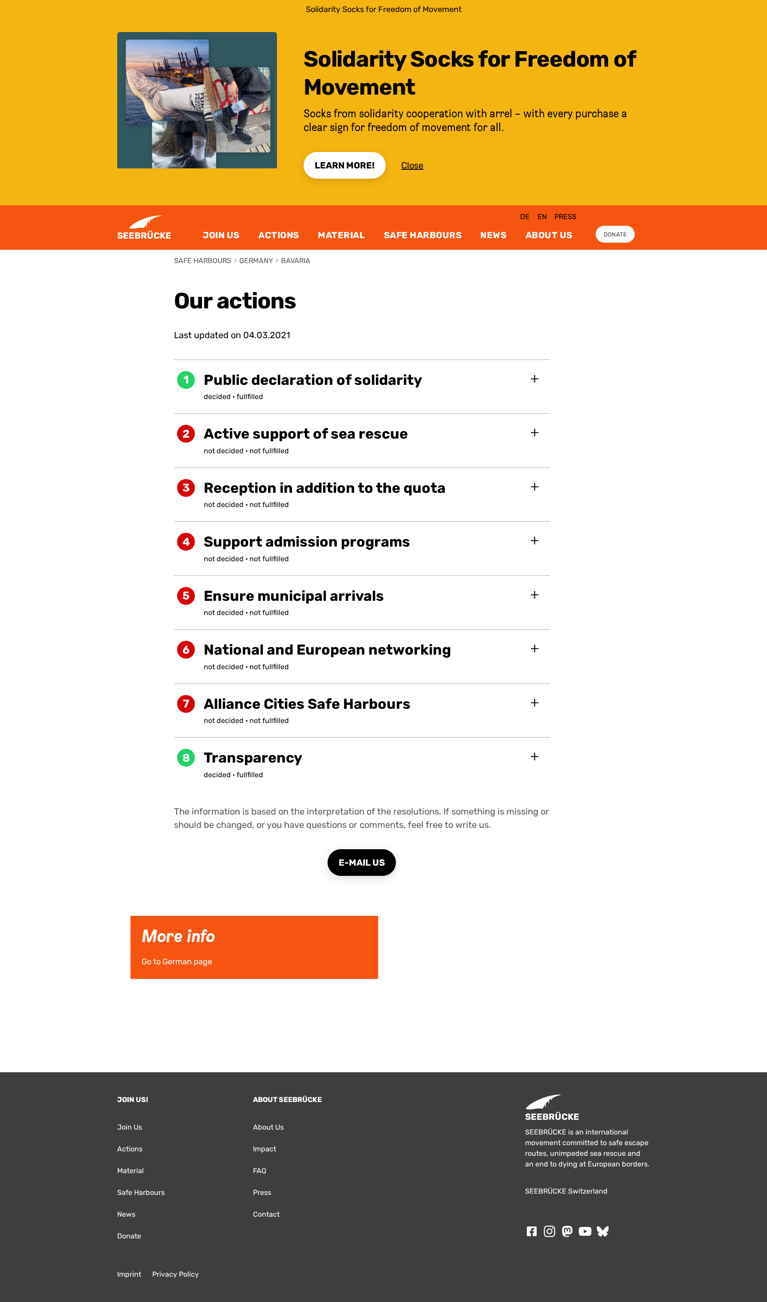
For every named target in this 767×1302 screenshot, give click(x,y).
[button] (362, 386)
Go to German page (151, 919)
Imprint (129, 1274)
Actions (278, 235)
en (542, 216)
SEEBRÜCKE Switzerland (566, 1191)
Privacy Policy (175, 1274)
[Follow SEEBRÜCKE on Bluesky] (602, 1231)
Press (565, 216)
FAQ (259, 1170)
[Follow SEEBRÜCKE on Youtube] (585, 1231)
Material (341, 235)
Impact (264, 1149)
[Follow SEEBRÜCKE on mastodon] (567, 1231)
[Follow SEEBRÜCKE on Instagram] (549, 1231)
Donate (615, 234)
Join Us (221, 235)
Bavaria (295, 260)
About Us (549, 235)
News (493, 235)
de (525, 216)
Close (412, 165)
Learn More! (345, 165)
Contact (266, 1214)
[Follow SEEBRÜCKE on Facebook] (531, 1231)
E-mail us (362, 862)
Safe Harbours (423, 235)
